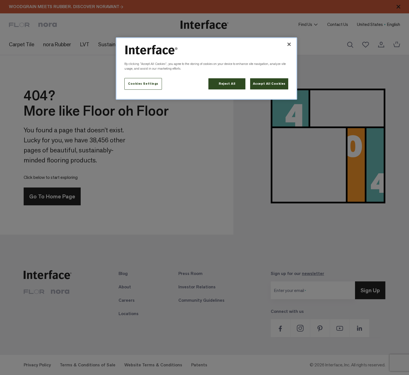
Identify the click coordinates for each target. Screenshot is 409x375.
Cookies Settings (143, 84)
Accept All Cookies (269, 84)
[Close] (289, 44)
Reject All (227, 84)
